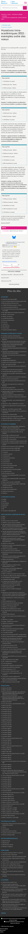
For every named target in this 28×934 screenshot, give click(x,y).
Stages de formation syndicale (9, 831)
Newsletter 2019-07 (6, 723)
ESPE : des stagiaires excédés (9, 364)
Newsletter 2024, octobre (8, 798)
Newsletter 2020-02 (6, 732)
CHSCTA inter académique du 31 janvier (11, 609)
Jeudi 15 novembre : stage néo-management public (14, 856)
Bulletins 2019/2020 (6, 727)
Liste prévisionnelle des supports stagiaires (12, 371)
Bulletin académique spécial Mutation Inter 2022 (13, 753)
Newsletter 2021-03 (6, 750)
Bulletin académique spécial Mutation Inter (12, 738)
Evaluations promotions (7, 491)
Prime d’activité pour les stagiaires (10, 379)
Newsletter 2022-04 (6, 766)
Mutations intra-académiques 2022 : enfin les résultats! (12, 432)
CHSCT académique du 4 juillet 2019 (10, 605)
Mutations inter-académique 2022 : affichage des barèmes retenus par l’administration (13, 427)
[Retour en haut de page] (24, 930)
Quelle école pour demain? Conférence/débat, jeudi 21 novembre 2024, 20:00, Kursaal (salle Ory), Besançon (14, 890)
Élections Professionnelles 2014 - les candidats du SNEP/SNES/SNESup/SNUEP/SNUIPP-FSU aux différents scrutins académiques (13, 693)
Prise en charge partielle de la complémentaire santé (14, 636)
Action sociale (5, 328)
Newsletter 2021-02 (6, 744)
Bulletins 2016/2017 (7, 705)
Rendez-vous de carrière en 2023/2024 (11, 448)
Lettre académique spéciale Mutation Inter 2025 (13, 813)
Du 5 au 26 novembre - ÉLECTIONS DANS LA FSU (13, 704)
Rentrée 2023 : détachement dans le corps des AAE (14, 437)
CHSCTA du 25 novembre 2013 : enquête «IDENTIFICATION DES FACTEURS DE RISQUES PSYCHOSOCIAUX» (13, 540)
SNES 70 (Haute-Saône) (7, 844)
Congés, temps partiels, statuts (9, 489)
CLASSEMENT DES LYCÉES (8, 579)
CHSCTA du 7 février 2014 (8, 543)
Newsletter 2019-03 (6, 713)
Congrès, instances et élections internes (11, 833)
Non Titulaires (5, 503)
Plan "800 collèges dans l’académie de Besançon (13, 312)
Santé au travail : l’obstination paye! (10, 671)
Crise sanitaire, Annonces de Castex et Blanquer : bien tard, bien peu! (13, 626)
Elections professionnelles (8, 835)
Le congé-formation (7, 471)
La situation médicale (7, 454)
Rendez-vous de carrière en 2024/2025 (11, 450)
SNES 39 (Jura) (5, 843)
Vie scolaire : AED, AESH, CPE (9, 511)
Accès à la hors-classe (7, 464)
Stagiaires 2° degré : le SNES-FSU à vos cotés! (13, 404)
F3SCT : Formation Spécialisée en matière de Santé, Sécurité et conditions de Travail (14, 679)
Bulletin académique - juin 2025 (9, 810)
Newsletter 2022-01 (6, 757)
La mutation (5, 452)
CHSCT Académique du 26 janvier (10, 647)
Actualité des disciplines (8, 318)
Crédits (1, 932)
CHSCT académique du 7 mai (9, 601)
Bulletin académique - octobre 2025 (10, 812)
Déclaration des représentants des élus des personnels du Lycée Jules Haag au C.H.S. (12, 639)
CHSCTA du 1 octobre (7, 619)
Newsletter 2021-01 (6, 742)
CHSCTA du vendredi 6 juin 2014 (9, 549)
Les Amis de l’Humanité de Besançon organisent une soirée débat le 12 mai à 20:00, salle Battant (14, 908)
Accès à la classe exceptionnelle (9, 465)
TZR (3, 509)
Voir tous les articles (14, 284)
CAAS (3, 519)
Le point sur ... (5, 324)
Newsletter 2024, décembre (8, 800)
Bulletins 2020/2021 (6, 748)
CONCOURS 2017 (6, 358)
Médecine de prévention (8, 559)
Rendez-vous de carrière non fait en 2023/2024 (13, 446)
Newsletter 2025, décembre (8, 815)
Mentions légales (4, 929)
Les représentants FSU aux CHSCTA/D (11, 551)
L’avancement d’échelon (8, 467)
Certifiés (4, 501)
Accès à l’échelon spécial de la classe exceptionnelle (14, 301)
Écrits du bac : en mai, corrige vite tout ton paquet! (14, 649)
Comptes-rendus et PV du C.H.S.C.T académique (13, 536)
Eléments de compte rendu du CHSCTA (11, 585)
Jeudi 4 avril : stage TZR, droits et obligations (12, 866)
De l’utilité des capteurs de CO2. (9, 645)
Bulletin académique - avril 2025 (9, 808)
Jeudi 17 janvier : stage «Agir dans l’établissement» (14, 862)
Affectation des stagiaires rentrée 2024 (11, 420)
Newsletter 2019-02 (6, 711)
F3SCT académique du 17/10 (9, 669)
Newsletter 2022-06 (6, 777)
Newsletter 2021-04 (6, 755)
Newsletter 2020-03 (6, 730)
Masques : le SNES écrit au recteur (10, 621)
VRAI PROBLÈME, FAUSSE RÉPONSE (11, 577)
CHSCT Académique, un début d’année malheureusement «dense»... (11, 565)
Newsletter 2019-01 (6, 709)
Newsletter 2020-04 (6, 734)
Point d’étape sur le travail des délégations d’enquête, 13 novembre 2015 (12, 569)
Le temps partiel (6, 456)
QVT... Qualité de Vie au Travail (9, 661)
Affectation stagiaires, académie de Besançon (13, 395)
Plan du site (2, 930)
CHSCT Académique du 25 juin (9, 630)
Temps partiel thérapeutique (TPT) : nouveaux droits (14, 634)
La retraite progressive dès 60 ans (10, 307)
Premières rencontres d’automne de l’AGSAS (12, 603)
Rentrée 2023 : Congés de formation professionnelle (14, 441)
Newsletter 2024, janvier (7, 794)
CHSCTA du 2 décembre (7, 623)
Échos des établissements (8, 320)
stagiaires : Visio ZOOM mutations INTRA (12, 409)
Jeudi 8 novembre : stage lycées (9, 854)
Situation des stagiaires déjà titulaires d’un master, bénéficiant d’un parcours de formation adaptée (14, 342)
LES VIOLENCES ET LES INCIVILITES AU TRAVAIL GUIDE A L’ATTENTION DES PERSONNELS (13, 525)
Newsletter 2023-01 (6, 779)
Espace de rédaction (15, 923)
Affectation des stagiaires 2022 (9, 414)
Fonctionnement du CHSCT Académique (11, 589)
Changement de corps (7, 487)
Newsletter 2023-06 (6, 791)
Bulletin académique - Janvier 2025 (10, 802)
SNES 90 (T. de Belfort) (7, 846)
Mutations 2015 (5, 278)
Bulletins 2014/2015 (7, 690)
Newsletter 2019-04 (6, 715)
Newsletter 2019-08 (6, 725)
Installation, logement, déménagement (11, 336)
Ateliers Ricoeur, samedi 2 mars (9, 882)
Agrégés (4, 499)
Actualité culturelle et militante (9, 330)
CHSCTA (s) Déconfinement (8, 614)
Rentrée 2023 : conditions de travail (10, 435)
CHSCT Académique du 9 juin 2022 (10, 659)
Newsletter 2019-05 (6, 717)
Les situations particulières (8, 458)
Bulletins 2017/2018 (7, 707)
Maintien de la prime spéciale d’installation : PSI (13, 362)
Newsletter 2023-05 (6, 787)
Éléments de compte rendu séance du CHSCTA (13, 629)
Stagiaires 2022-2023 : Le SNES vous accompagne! (14, 418)
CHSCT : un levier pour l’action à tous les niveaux (13, 574)
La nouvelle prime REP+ (7, 632)
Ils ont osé (4, 322)
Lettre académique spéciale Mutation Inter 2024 (13, 789)
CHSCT (4, 591)
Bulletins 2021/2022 (6, 751)
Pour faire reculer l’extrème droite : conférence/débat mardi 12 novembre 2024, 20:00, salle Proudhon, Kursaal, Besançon (14, 886)
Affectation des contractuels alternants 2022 (12, 416)
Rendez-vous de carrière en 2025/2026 (11, 482)
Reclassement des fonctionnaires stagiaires (12, 369)
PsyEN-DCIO (5, 505)
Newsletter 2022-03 (6, 764)
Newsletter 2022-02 (6, 759)
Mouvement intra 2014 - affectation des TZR (12, 274)
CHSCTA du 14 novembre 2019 (9, 607)
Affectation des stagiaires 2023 (9, 299)
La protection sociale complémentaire (11, 676)
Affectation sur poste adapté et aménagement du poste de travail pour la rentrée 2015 (13, 556)
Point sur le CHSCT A (7, 572)
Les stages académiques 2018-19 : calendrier (12, 853)
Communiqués (5, 829)
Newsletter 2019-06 (6, 719)
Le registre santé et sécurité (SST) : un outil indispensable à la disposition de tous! (12, 582)
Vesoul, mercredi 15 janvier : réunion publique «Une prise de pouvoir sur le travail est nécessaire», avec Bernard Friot (14, 896)
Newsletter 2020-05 (6, 736)
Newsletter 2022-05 (6, 768)
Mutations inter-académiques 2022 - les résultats (13, 430)
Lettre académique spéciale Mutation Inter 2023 (13, 775)
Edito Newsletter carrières (8, 473)
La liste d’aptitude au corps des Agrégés (11, 469)
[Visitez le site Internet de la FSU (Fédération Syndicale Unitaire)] (14, 921)
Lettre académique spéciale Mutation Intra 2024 (13, 792)
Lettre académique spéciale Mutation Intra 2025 (13, 804)
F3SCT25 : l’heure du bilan (8, 314)
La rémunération (6, 460)
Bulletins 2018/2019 (7, 721)
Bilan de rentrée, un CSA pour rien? (10, 303)
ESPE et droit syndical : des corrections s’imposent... (14, 377)
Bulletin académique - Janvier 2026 (10, 817)
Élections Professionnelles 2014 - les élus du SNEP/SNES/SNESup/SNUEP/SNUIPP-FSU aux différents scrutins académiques (13, 698)
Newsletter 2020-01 (6, 728)
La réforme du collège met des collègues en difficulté (14, 576)
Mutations (4, 493)
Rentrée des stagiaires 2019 (8, 387)
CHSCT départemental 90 (8, 587)
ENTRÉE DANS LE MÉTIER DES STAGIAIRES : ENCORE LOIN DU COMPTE (12, 345)
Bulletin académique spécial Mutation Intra (12, 746)
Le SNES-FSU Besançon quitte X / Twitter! (12, 305)
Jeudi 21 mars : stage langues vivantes (11, 864)
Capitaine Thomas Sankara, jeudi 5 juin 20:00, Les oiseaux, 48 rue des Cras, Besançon (13, 905)
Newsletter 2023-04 (6, 785)
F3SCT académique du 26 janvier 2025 (11, 682)
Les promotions (6, 462)
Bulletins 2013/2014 (7, 688)
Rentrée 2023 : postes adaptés (9, 439)
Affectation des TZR (6, 281)
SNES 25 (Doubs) (6, 841)
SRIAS (3, 517)
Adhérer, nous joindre (7, 316)
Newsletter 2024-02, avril (8, 796)
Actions (4, 827)
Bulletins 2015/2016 (7, 702)
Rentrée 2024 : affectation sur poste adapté (12, 665)
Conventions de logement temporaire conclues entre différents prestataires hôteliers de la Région (14, 528)
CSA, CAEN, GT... (6, 326)
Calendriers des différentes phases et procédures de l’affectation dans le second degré (14, 352)
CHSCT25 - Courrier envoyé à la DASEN (11, 522)
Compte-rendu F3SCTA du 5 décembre (11, 667)
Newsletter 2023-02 (6, 781)
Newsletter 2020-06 (6, 740)
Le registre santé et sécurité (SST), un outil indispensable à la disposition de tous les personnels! (12, 652)
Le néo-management (7, 663)
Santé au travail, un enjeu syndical (10, 521)
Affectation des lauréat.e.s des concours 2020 (12, 389)
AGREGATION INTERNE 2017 (9, 360)
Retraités (4, 507)
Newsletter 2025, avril (7, 806)
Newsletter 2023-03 (6, 783)
